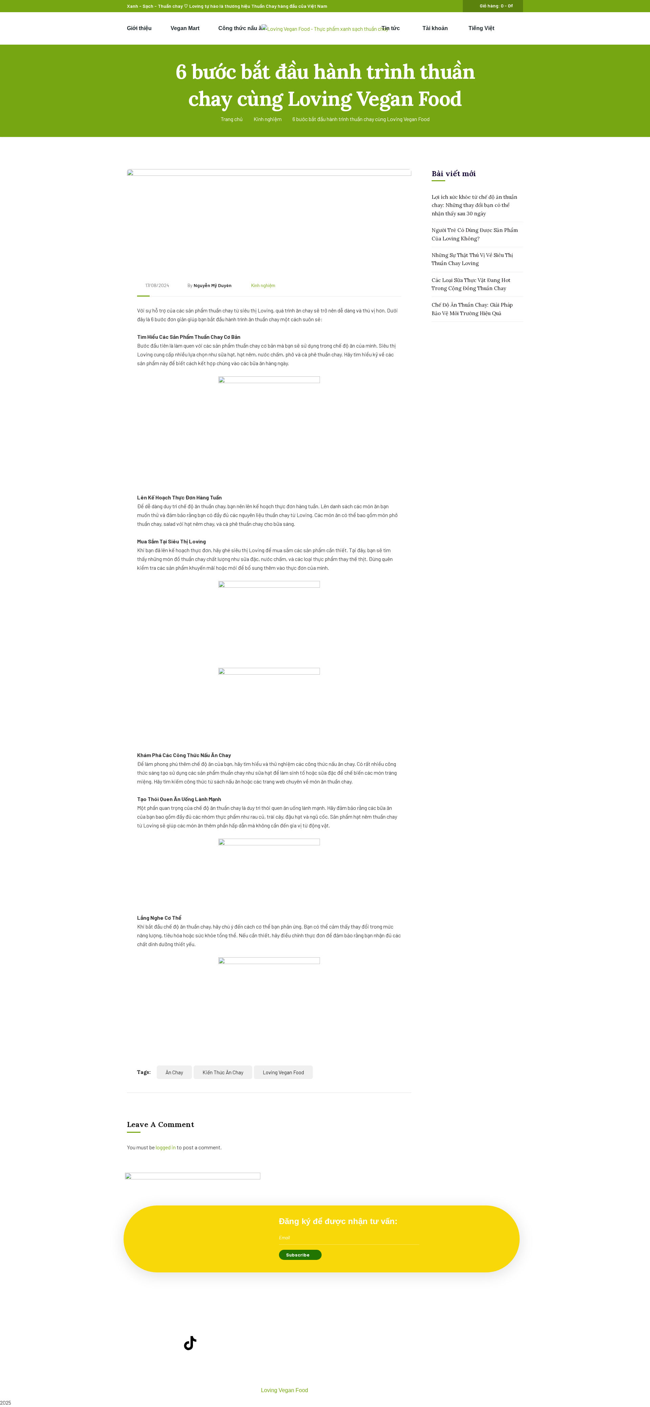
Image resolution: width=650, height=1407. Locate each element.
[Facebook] (151, 1343)
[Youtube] (170, 1343)
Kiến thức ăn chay (222, 1072)
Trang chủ (232, 119)
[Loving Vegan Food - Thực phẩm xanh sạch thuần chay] (325, 28)
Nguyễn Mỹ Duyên (213, 285)
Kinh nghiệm (268, 119)
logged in (166, 1147)
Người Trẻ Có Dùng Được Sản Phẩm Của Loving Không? (475, 234)
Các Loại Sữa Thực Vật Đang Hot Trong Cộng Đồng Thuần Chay (471, 284)
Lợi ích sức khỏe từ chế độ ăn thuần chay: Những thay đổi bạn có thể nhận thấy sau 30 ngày (474, 205)
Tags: (144, 1072)
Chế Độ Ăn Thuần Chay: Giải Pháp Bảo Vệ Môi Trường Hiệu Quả (472, 309)
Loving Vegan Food (283, 1072)
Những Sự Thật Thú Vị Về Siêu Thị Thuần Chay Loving (472, 259)
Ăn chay (174, 1072)
